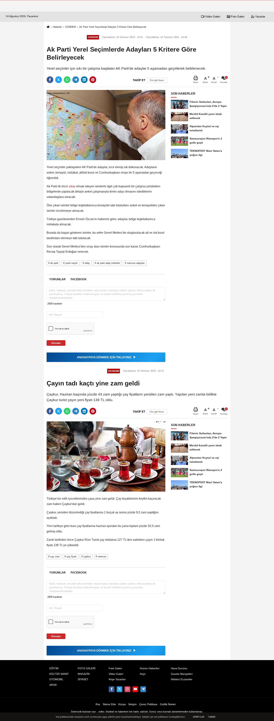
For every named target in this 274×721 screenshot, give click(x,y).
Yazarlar (259, 16)
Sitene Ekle (109, 704)
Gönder (56, 343)
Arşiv (143, 674)
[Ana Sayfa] (48, 27)
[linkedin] (84, 79)
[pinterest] (92, 79)
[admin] (143, 689)
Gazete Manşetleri (182, 674)
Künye (122, 704)
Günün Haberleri (149, 668)
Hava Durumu (179, 668)
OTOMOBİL (56, 679)
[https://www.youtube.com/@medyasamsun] (135, 689)
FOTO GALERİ (86, 668)
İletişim (132, 704)
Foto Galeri (237, 16)
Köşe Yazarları (117, 679)
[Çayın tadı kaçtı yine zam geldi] (106, 456)
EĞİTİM (54, 668)
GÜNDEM (70, 27)
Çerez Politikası (148, 704)
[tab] (57, 279)
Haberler (57, 27)
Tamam (211, 717)
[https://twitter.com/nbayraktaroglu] (119, 689)
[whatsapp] (67, 79)
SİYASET (83, 679)
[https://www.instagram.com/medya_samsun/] (127, 689)
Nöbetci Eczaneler (181, 679)
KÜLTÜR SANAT (59, 674)
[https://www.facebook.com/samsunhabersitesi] (111, 689)
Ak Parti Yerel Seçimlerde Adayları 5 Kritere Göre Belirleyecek (112, 27)
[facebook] (50, 79)
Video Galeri (212, 16)
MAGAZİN (84, 674)
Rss (98, 704)
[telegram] (75, 79)
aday (72, 186)
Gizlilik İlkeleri (168, 704)
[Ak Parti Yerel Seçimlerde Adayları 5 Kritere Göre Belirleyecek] (106, 124)
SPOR (53, 685)
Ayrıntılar (198, 717)
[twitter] (58, 79)
